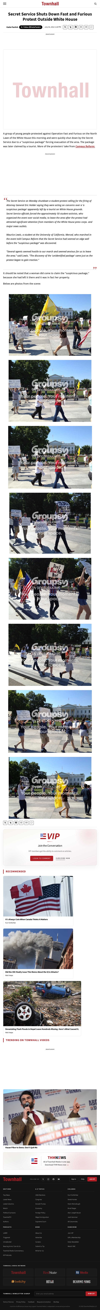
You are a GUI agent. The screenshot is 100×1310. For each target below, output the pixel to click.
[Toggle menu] (4, 3)
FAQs (82, 1179)
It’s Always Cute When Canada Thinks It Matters (26, 919)
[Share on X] (65, 27)
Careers (38, 1242)
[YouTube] (59, 1179)
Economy (38, 1208)
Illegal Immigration (42, 1217)
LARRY (5, 1233)
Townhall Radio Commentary (13, 1251)
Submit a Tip (39, 1246)
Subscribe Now (63, 858)
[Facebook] (53, 1179)
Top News (6, 1195)
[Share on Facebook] (76, 27)
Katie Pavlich (12, 27)
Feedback (31, 1302)
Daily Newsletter (73, 1242)
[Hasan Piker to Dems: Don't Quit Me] (50, 1117)
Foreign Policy (40, 1213)
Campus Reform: (85, 146)
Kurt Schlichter (10, 923)
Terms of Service (8, 1302)
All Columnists (72, 1221)
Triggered (6, 1237)
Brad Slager (72, 1208)
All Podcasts (7, 1255)
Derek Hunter (72, 1199)
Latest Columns (8, 1204)
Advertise (38, 1237)
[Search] (95, 3)
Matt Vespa (9, 975)
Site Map (56, 1302)
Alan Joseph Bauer (74, 1213)
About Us (38, 1233)
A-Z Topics (40, 1189)
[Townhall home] (12, 1179)
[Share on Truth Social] (70, 27)
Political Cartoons (9, 1213)
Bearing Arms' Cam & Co (11, 1246)
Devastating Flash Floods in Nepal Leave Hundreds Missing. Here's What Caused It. (42, 1029)
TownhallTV (7, 1217)
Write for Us (39, 1251)
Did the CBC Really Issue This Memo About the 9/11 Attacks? (32, 972)
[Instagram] (48, 1179)
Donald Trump (40, 1204)
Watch (5, 1208)
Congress (38, 1199)
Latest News (7, 1199)
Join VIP (92, 1179)
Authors (6, 1221)
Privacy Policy (20, 1302)
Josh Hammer (73, 1217)
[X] (43, 1179)
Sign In (73, 1179)
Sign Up (91, 1293)
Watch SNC (71, 1246)
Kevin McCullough (74, 1204)
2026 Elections (40, 1195)
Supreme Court (40, 1221)
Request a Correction (44, 1302)
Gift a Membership (74, 1237)
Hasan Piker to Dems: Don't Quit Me (21, 1147)
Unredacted (7, 1242)
